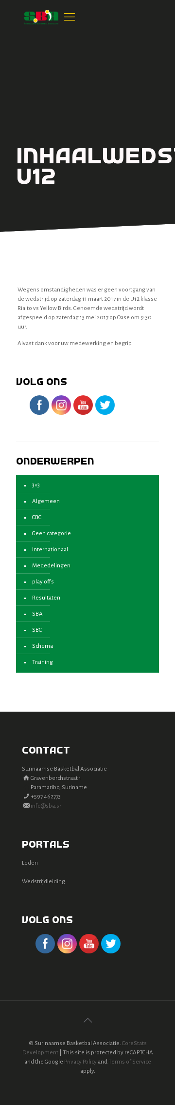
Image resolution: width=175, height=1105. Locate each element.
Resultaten (46, 598)
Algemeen (46, 501)
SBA (37, 614)
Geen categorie (51, 533)
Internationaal (50, 549)
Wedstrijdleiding (43, 881)
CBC (36, 517)
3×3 (36, 485)
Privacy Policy (80, 1062)
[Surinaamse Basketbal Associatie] (41, 17)
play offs (43, 582)
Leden (30, 863)
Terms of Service (129, 1062)
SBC (37, 630)
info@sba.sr (46, 806)
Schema (42, 646)
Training (42, 662)
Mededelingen (51, 565)
